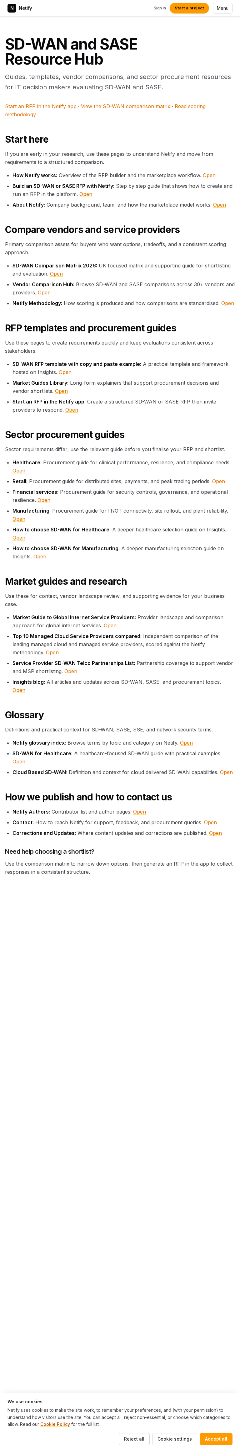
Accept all (216, 1439)
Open (209, 175)
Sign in (160, 8)
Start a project (189, 8)
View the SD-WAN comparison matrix (125, 106)
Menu (222, 8)
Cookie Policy (55, 1424)
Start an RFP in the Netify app (41, 106)
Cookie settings (175, 1439)
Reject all (134, 1439)
